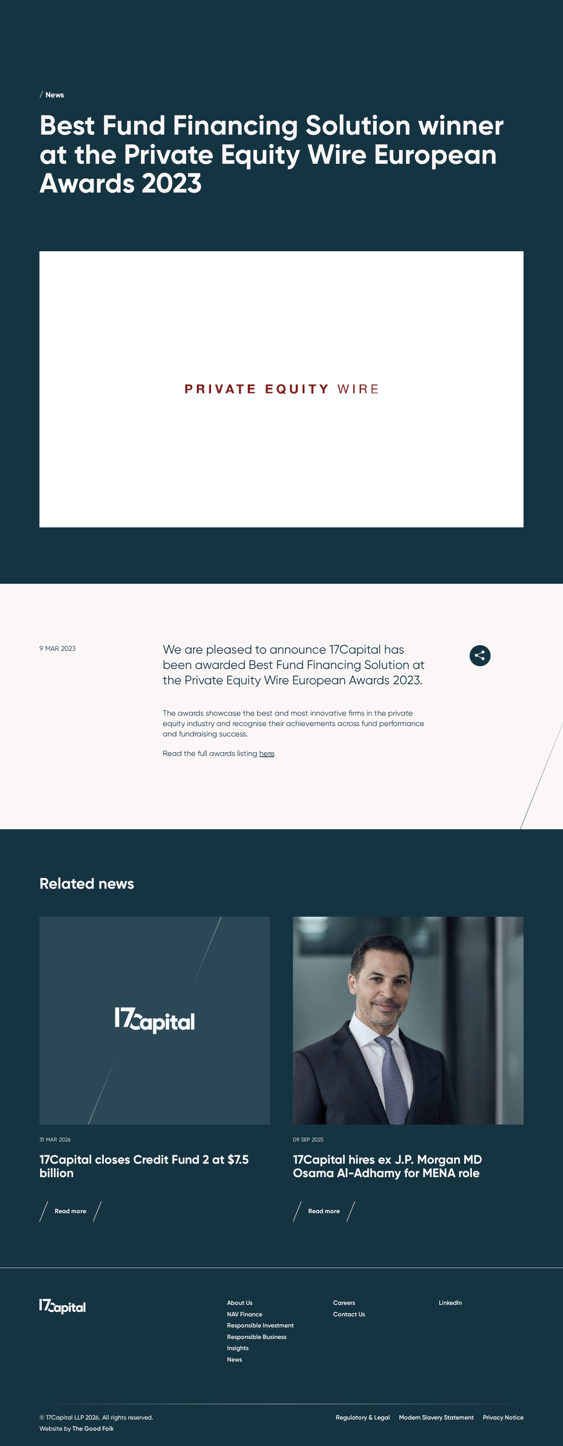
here (266, 753)
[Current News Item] (154, 1021)
